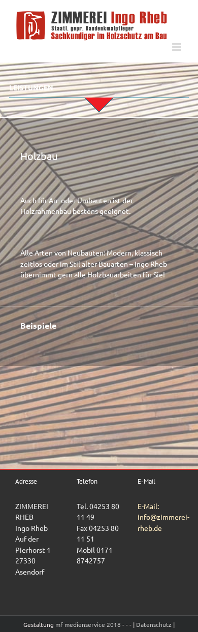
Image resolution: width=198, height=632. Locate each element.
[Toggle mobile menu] (177, 47)
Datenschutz (154, 624)
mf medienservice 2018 (88, 624)
